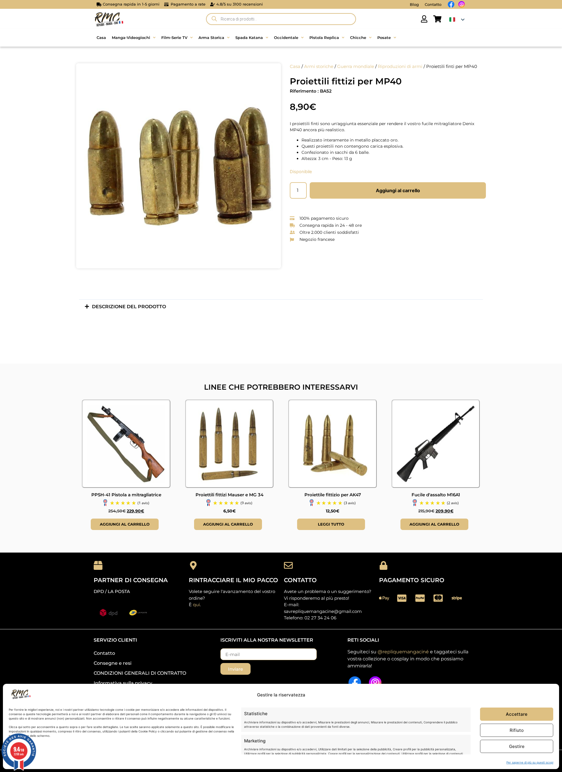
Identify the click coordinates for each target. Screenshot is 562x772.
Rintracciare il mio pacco (233, 580)
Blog (414, 4)
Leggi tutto (331, 524)
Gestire (517, 746)
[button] (281, 306)
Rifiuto (517, 730)
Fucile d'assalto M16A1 (436, 494)
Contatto (433, 4)
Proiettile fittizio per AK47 (332, 494)
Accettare (516, 714)
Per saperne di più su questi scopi (529, 762)
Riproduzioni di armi (400, 66)
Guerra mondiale (355, 66)
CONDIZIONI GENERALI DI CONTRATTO (140, 673)
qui (196, 604)
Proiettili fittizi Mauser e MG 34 (229, 494)
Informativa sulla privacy (123, 683)
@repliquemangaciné (403, 652)
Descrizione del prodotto (129, 306)
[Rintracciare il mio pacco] (193, 565)
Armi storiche (318, 66)
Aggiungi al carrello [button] (125, 524)
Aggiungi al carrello (398, 190)
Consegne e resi (112, 663)
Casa (295, 66)
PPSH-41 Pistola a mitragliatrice (126, 494)
